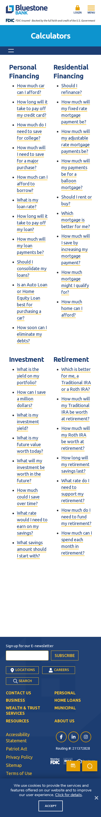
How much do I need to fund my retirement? (76, 517)
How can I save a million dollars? (31, 399)
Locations (25, 670)
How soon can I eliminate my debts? (32, 334)
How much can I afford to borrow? (32, 184)
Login (78, 12)
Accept (50, 806)
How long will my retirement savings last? (75, 464)
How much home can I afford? (71, 308)
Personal (65, 693)
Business (15, 700)
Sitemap (14, 765)
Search (25, 681)
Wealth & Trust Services (23, 710)
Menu (91, 12)
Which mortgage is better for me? (75, 220)
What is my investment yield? (28, 421)
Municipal (65, 708)
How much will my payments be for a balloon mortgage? (75, 174)
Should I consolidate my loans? (32, 268)
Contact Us (18, 693)
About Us (64, 721)
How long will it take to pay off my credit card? (32, 108)
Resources (17, 721)
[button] (89, 766)
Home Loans (67, 700)
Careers (61, 670)
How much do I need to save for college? (31, 131)
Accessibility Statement (18, 737)
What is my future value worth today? (30, 444)
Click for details (68, 795)
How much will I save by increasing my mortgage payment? (75, 249)
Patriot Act (16, 748)
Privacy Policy (19, 757)
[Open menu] (11, 50)
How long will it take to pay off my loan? (32, 223)
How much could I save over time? (28, 497)
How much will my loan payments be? (31, 245)
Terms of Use (19, 773)
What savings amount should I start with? (31, 549)
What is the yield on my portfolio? (28, 376)
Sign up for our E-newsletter (29, 646)
